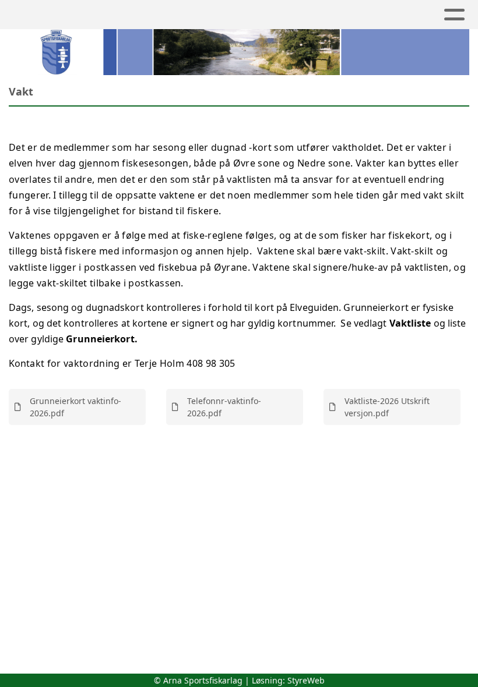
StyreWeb (306, 680)
